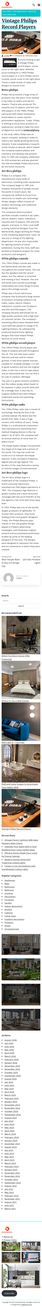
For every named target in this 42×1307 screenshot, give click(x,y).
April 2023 (9, 1160)
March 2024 (10, 1134)
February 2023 (12, 1166)
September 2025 (13, 1075)
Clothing (9, 893)
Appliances (10, 880)
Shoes (7, 925)
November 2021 (12, 1199)
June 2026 (9, 1046)
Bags (7, 883)
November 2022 (12, 1176)
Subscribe (9, 1293)
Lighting (8, 912)
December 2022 (12, 1173)
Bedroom (9, 890)
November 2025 (12, 1069)
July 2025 (9, 1082)
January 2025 (11, 1101)
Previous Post (7, 557)
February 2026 (12, 1059)
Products (9, 922)
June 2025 (9, 1085)
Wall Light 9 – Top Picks (13, 742)
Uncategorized (12, 929)
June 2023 (9, 1153)
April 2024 (9, 1130)
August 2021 (11, 1202)
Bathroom (10, 886)
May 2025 (9, 1088)
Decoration (19, 11)
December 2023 (12, 1143)
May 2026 (9, 1049)
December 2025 (12, 1066)
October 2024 (11, 1111)
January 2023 (11, 1169)
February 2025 (12, 1098)
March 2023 (10, 1163)
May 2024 (9, 1127)
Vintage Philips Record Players (16, 829)
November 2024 (12, 1108)
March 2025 (10, 1095)
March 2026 (10, 1056)
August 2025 (11, 1079)
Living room (10, 916)
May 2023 (9, 1156)
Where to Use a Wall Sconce (15, 700)
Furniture (9, 899)
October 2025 (11, 1072)
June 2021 (9, 1205)
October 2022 (11, 1179)
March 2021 (10, 1208)
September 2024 (13, 1114)
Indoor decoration (13, 906)
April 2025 (9, 1092)
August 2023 (11, 1147)
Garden (8, 903)
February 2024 (12, 1137)
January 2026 (11, 1062)
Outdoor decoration (14, 919)
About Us (8, 1236)
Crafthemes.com (26, 1305)
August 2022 (11, 1186)
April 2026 (9, 1053)
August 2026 (11, 1040)
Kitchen (7, 11)
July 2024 (9, 1121)
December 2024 (12, 1105)
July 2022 (9, 1189)
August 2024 (11, 1117)
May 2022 (9, 1192)
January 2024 (11, 1140)
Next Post (36, 557)
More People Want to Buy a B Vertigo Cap (11, 562)
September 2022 (13, 1182)
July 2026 (9, 1043)
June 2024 (9, 1124)
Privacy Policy (10, 1240)
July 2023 (9, 1150)
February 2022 (12, 1195)
